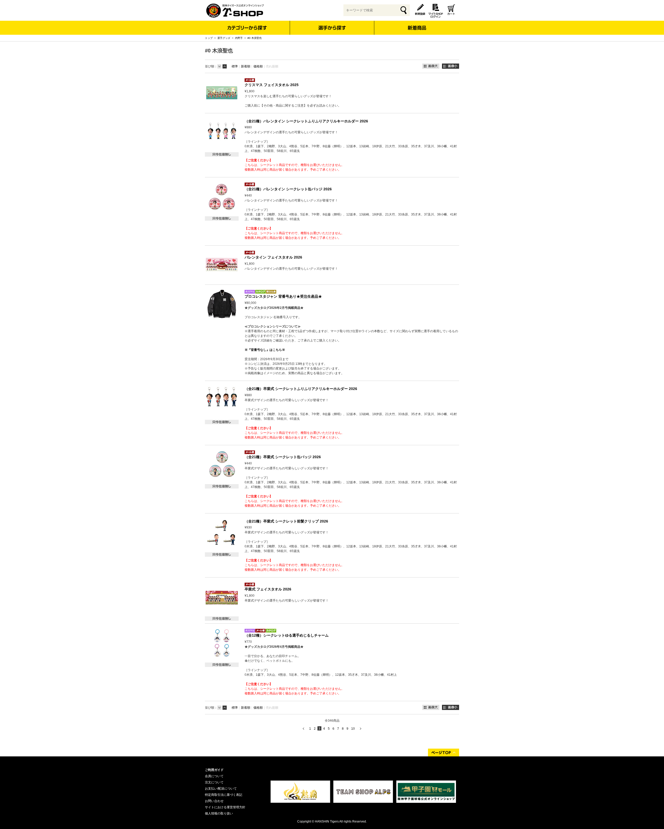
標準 (235, 66)
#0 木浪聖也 (254, 38)
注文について (214, 782)
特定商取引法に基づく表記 (223, 795)
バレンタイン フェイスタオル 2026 (273, 257)
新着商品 (416, 24)
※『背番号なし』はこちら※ (265, 350)
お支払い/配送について (221, 788)
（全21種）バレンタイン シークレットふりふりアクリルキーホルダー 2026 (306, 121)
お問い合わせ (214, 801)
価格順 (258, 66)
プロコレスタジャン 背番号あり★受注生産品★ (283, 296)
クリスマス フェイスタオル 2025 (272, 85)
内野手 (239, 38)
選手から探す (332, 28)
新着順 (245, 66)
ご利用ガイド (214, 770)
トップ (209, 38)
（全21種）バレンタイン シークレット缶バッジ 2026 (288, 189)
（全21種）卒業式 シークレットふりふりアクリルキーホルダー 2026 (301, 389)
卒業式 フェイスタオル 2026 (268, 589)
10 (353, 728)
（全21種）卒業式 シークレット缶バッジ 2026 (283, 457)
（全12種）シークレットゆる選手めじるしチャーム (287, 635)
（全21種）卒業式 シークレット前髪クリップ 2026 (286, 521)
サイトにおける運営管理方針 (225, 807)
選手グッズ (223, 38)
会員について (214, 776)
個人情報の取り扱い (219, 813)
